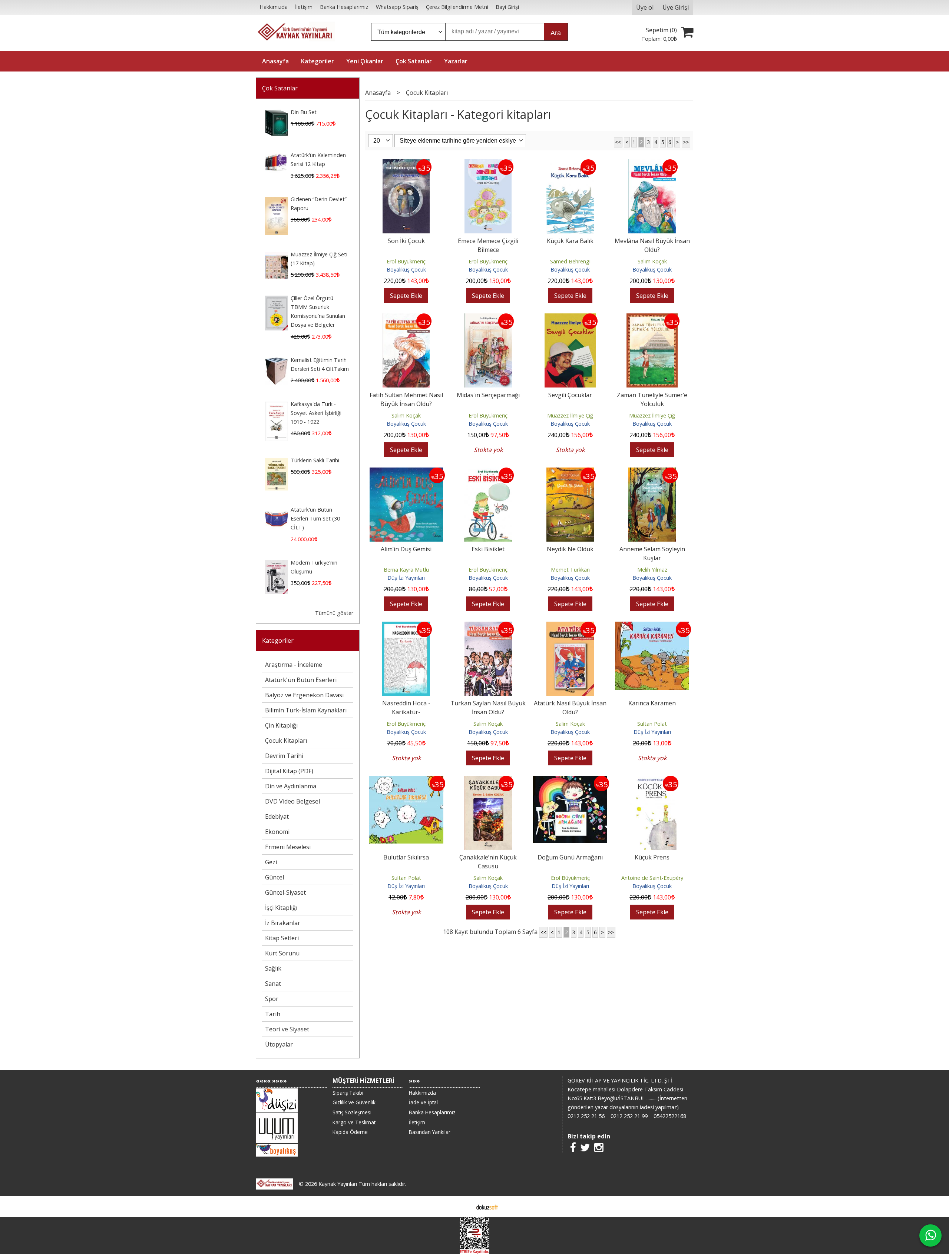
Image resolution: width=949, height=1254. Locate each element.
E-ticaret (462, 1207)
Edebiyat (277, 816)
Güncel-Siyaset (285, 892)
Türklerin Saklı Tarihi (315, 460)
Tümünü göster (334, 612)
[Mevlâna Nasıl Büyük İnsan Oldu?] (652, 164)
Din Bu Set (304, 112)
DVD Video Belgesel (292, 801)
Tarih (272, 1014)
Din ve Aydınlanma (290, 786)
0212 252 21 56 (586, 1116)
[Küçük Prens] (652, 780)
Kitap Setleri (282, 938)
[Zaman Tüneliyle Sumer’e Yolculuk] (652, 318)
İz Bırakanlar (282, 923)
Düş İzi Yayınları (406, 577)
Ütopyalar (279, 1044)
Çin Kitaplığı (281, 725)
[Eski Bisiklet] (488, 472)
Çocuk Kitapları (286, 740)
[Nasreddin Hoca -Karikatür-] (406, 626)
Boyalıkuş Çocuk (406, 269)
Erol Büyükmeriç (406, 261)
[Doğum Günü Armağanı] (570, 780)
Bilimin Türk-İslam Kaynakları (306, 710)
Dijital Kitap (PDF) (289, 771)
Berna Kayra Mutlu (406, 569)
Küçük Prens (652, 857)
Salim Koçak (652, 261)
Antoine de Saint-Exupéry (652, 877)
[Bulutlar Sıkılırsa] (406, 780)
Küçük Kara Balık (570, 241)
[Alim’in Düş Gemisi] (406, 472)
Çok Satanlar (280, 88)
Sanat (273, 983)
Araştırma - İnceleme (293, 665)
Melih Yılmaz (652, 569)
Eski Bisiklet (488, 549)
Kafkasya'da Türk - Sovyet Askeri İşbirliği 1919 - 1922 (316, 412)
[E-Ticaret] (487, 1207)
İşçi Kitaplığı (281, 908)
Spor (271, 999)
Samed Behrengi (570, 261)
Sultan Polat (652, 723)
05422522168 (670, 1116)
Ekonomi (277, 832)
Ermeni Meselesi (288, 847)
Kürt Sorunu (282, 953)
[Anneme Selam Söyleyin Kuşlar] (652, 472)
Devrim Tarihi (284, 756)
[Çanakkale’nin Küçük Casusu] (488, 780)
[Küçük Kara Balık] (570, 164)
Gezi (271, 862)
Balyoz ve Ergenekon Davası (304, 695)
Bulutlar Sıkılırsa (406, 857)
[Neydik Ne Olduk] (570, 472)
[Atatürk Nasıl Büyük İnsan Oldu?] (570, 626)
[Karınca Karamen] (652, 626)
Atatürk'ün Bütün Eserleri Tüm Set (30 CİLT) (315, 518)
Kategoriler (278, 640)
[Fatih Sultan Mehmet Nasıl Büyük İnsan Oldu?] (406, 318)
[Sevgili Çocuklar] (570, 318)
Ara (555, 33)
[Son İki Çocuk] (406, 164)
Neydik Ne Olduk (570, 549)
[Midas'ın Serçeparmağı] (488, 318)
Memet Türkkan (570, 569)
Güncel (274, 877)
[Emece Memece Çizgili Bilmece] (488, 164)
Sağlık (273, 968)
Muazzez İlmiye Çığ (570, 415)
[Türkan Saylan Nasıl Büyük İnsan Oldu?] (488, 626)
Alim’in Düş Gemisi (406, 549)
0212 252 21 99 (629, 1116)
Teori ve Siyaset (287, 1029)
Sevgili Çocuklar (570, 395)
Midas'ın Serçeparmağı (488, 395)
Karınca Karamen (652, 703)
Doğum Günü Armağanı (570, 857)
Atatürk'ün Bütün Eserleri (301, 680)
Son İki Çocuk (406, 241)
